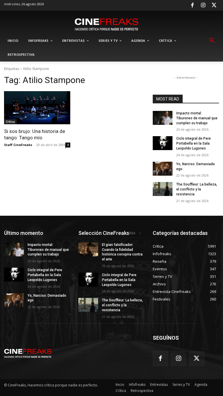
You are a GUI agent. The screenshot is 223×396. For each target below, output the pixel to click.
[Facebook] (192, 5)
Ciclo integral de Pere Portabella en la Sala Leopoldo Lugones (193, 143)
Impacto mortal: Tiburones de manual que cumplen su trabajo (196, 118)
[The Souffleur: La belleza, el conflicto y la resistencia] (162, 189)
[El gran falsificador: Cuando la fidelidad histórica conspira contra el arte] (88, 249)
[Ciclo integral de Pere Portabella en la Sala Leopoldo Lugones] (162, 143)
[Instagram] (203, 5)
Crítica (10, 122)
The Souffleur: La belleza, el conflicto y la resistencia (196, 189)
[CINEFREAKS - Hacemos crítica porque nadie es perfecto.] (106, 24)
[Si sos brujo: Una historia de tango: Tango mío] (37, 107)
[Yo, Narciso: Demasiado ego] (162, 169)
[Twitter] (214, 5)
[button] (212, 41)
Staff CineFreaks (18, 145)
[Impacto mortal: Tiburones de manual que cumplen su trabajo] (162, 118)
